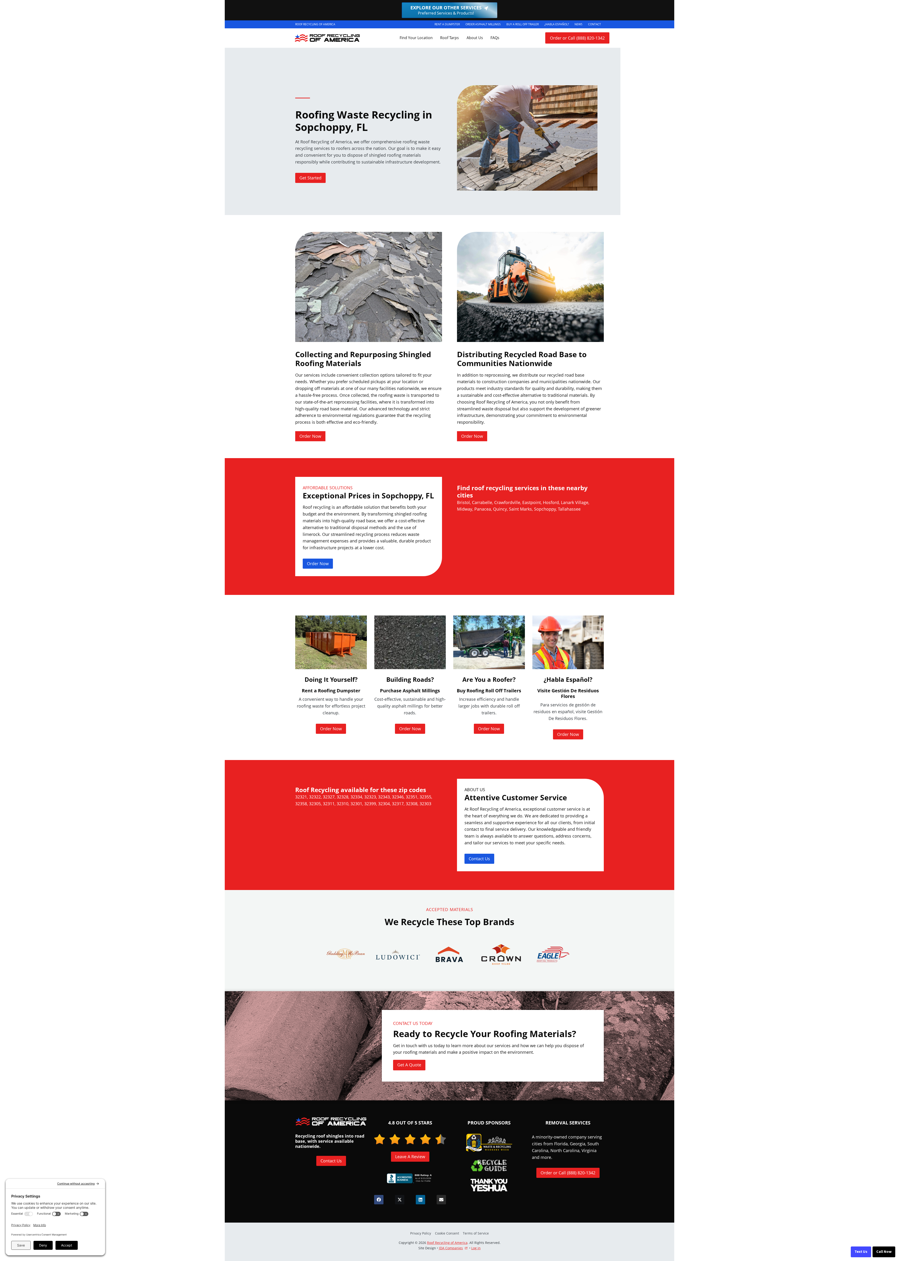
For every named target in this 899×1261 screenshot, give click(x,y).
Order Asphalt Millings (484, 25)
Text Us (861, 1251)
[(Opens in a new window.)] (410, 1178)
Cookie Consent (447, 1233)
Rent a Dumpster (449, 25)
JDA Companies (451, 1248)
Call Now (884, 1251)
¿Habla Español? (558, 25)
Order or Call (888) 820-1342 (577, 38)
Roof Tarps (449, 37)
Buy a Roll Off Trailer (524, 25)
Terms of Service (476, 1233)
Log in (476, 1248)
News (578, 24)
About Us (475, 37)
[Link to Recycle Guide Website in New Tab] (489, 1165)
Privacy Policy (420, 1233)
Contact (594, 24)
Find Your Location (416, 37)
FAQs (494, 37)
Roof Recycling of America (447, 1242)
